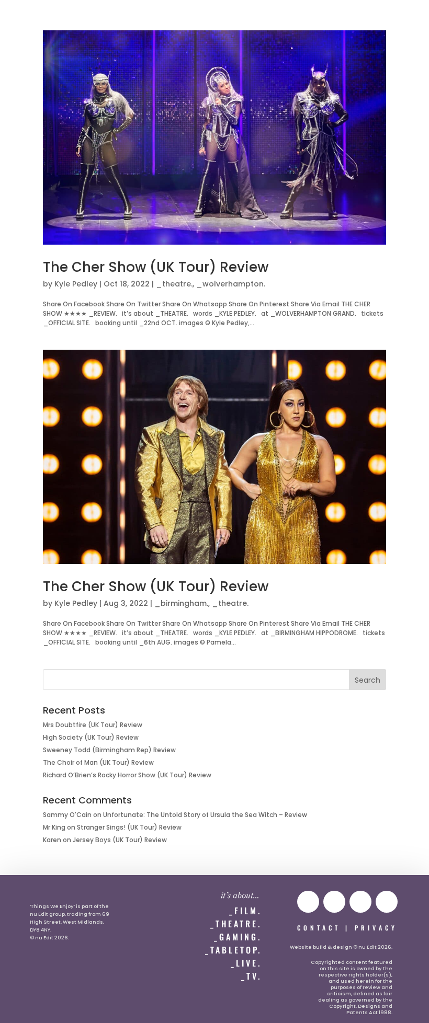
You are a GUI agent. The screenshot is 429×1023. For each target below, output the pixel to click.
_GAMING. (238, 936)
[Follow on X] (360, 902)
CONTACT (319, 927)
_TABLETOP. (233, 950)
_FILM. (245, 910)
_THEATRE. (236, 923)
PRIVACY (376, 927)
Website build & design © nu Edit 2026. (341, 947)
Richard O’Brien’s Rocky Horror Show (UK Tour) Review (127, 775)
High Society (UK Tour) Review (91, 737)
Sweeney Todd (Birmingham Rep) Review (109, 749)
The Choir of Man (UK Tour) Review (98, 762)
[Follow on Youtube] (308, 902)
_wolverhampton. (230, 284)
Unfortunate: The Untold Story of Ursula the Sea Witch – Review (205, 814)
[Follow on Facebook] (387, 902)
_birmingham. (181, 603)
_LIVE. (246, 963)
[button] (29, 19)
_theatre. (174, 284)
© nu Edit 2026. (49, 937)
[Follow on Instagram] (334, 902)
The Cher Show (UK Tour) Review (155, 267)
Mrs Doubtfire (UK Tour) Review (92, 724)
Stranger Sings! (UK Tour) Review (129, 827)
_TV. (251, 976)
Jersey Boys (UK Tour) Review (120, 839)
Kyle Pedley (75, 284)
